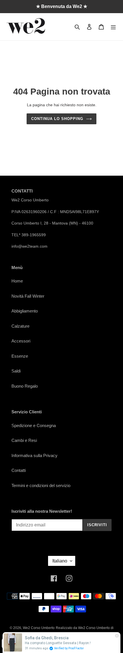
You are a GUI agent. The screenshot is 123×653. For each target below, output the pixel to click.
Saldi (16, 370)
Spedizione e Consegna (33, 425)
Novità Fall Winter (27, 296)
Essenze (19, 356)
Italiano (59, 560)
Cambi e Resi (24, 440)
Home (17, 281)
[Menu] (113, 27)
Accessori (20, 340)
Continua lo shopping (57, 119)
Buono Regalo (24, 386)
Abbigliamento (24, 311)
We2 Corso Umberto (39, 628)
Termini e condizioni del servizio (40, 485)
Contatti (18, 470)
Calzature (20, 326)
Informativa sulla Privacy (34, 455)
